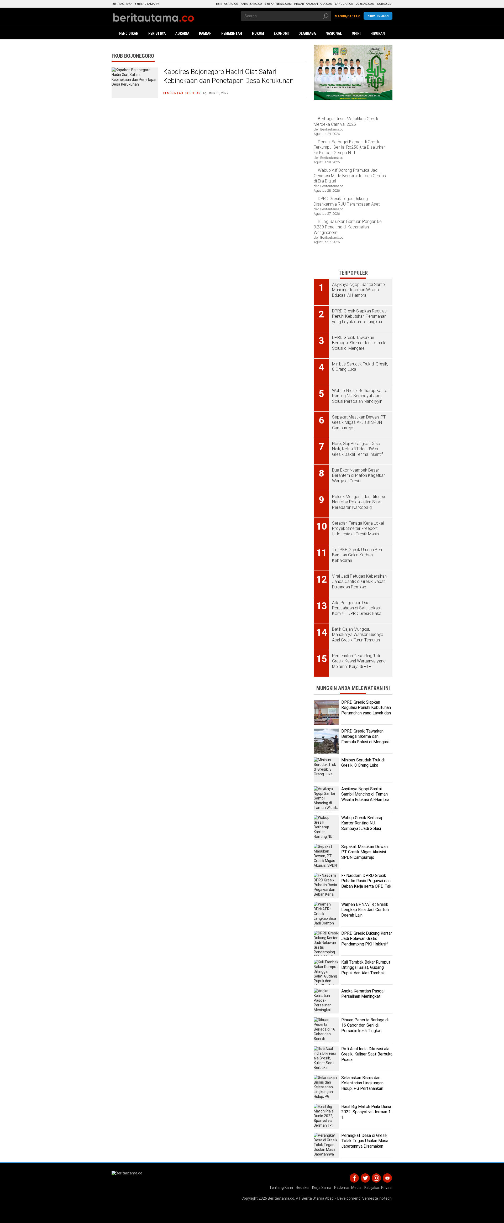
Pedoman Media (347, 1187)
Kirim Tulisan (378, 16)
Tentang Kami (281, 1187)
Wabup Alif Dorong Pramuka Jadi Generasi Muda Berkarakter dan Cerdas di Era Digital (350, 176)
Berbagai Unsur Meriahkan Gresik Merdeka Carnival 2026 (346, 121)
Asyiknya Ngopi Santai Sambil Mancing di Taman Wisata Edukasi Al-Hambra (365, 794)
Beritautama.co (281, 1198)
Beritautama (122, 4)
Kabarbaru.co (251, 4)
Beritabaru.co (227, 4)
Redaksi (302, 1187)
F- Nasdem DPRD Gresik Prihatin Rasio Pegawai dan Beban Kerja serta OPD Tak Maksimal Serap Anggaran (366, 883)
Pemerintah (173, 93)
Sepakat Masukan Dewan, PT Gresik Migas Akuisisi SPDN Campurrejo (364, 852)
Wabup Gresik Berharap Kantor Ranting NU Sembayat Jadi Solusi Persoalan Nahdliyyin (362, 826)
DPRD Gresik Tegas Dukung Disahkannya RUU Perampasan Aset (347, 201)
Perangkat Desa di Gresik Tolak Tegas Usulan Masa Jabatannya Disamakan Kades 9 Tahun (364, 1143)
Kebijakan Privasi (378, 1187)
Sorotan (193, 93)
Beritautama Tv (147, 4)
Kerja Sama (321, 1187)
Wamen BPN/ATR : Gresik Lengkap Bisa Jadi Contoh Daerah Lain (365, 910)
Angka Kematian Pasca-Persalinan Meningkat (363, 994)
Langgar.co (344, 4)
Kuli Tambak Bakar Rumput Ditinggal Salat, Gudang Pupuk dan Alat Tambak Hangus (365, 970)
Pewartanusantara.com (313, 4)
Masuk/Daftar (347, 16)
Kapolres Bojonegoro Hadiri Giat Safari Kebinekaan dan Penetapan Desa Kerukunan (228, 76)
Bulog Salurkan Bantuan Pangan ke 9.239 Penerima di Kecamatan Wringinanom (348, 227)
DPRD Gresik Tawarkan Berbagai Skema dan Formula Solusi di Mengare (365, 737)
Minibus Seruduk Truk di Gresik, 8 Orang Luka (363, 762)
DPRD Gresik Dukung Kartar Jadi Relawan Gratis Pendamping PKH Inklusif (366, 939)
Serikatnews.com (278, 4)
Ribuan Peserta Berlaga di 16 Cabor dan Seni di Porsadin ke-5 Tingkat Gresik (364, 1028)
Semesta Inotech (377, 1198)
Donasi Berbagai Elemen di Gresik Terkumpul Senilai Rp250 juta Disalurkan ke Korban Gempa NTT (350, 147)
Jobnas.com (365, 4)
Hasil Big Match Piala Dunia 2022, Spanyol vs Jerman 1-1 (366, 1112)
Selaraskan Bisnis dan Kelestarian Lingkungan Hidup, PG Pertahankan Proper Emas (362, 1085)
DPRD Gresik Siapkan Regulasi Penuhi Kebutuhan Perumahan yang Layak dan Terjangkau (366, 710)
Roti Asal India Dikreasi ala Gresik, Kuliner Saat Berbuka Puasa (366, 1054)
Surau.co (384, 4)
